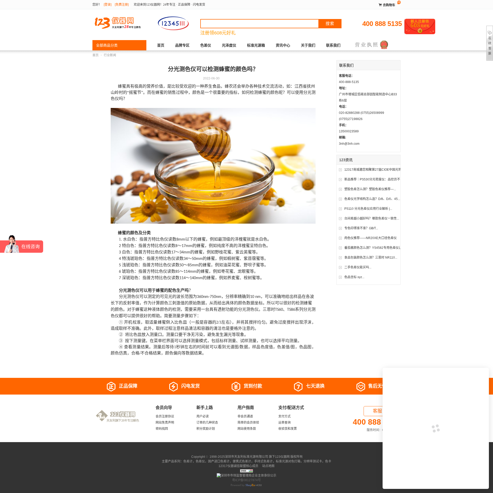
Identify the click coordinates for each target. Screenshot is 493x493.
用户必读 (202, 416)
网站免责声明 (165, 422)
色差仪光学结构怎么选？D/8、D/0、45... (372, 199)
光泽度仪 (229, 45)
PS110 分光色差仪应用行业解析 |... (368, 209)
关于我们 (308, 45)
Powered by (243, 485)
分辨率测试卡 (313, 461)
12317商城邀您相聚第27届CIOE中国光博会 (374, 169)
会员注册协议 (165, 416)
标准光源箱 (256, 45)
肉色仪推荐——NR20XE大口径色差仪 (370, 238)
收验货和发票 (287, 429)
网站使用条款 (247, 429)
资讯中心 (283, 45)
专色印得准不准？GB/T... (361, 228)
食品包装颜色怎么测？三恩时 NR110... (370, 257)
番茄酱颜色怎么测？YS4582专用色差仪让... (374, 248)
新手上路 (204, 407)
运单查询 (284, 422)
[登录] (107, 4)
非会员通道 (245, 416)
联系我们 (333, 45)
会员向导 (164, 407)
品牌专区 (182, 45)
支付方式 (284, 416)
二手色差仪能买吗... (357, 267)
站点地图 (267, 466)
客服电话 (382, 411)
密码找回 (162, 429)
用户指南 (246, 407)
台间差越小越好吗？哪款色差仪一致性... (371, 218)
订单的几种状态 (207, 422)
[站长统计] (246, 470)
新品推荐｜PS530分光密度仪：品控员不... (373, 179)
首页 (160, 45)
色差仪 (205, 45)
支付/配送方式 (291, 407)
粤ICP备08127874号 (246, 480)
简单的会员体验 (248, 422)
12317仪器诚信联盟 (232, 466)
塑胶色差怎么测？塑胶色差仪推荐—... (370, 189)
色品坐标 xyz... (354, 277)
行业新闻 (110, 55)
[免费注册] (122, 4)
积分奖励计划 (205, 429)
